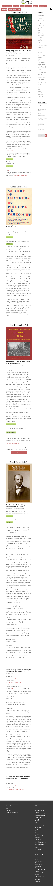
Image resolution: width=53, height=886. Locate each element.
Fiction (40, 44)
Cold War (40, 32)
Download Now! (9, 159)
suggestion (12, 688)
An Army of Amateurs (11, 226)
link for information (15, 685)
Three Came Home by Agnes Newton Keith (42, 106)
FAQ (39, 42)
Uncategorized (42, 86)
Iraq (39, 59)
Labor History (41, 62)
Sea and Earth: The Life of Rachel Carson (42, 128)
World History (41, 92)
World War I (41, 94)
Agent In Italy (9, 150)
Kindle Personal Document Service (16, 446)
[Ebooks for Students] (26, 2)
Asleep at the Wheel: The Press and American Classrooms (41, 815)
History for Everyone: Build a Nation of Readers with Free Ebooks (42, 111)
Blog (39, 30)
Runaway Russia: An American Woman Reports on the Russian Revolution (18, 362)
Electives (40, 40)
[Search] (51, 9)
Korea (39, 60)
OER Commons (10, 673)
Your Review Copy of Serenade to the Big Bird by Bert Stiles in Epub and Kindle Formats (18, 777)
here (9, 170)
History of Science (39, 841)
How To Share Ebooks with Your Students (42, 55)
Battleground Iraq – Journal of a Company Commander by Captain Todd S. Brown (42, 117)
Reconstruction (42, 74)
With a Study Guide (39, 876)
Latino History (41, 64)
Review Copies (10, 780)
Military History (22, 53)
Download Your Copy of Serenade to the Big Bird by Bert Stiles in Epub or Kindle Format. (18, 670)
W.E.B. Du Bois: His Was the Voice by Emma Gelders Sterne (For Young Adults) (17, 505)
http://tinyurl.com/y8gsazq (20, 175)
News (39, 69)
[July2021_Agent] (19, 30)
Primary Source (22, 365)
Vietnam (40, 87)
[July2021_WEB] (19, 482)
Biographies (9, 508)
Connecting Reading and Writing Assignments (40, 827)
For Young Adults (10, 53)
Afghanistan (41, 15)
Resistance (40, 76)
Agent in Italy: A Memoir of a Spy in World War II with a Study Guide (18, 51)
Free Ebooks (16, 53)
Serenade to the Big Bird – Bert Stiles (15, 678)
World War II (11, 55)
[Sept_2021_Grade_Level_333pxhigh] (19, 342)
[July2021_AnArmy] (19, 205)
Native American (42, 67)
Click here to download (11, 424)
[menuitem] (7, 6)
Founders (40, 47)
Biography (40, 28)
